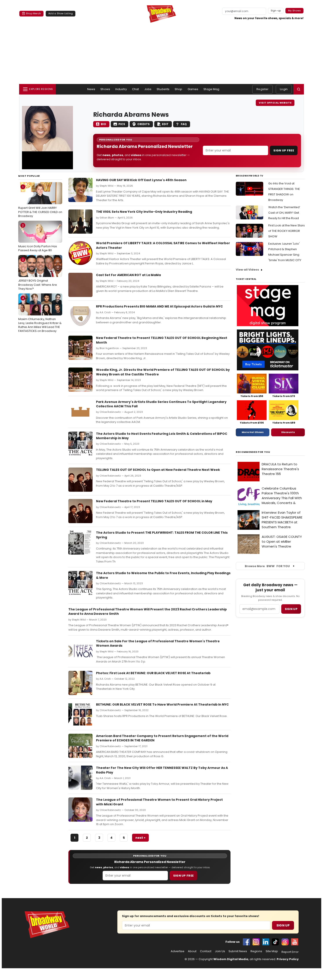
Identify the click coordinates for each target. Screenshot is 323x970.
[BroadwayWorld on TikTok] (275, 942)
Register (262, 89)
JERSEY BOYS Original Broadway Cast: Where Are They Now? (37, 274)
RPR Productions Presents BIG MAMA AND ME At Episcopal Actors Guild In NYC (159, 306)
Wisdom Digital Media (230, 959)
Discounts (288, 432)
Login (284, 89)
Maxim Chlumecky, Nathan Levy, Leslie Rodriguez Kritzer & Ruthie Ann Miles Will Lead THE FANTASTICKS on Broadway (40, 314)
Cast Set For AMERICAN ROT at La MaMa (128, 275)
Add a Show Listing (60, 13)
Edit (165, 124)
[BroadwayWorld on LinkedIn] (266, 942)
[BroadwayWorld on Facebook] (246, 942)
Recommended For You (253, 452)
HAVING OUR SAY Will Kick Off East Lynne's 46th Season (141, 180)
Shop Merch (33, 13)
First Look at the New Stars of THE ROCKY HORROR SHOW (286, 230)
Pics (121, 124)
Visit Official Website (275, 102)
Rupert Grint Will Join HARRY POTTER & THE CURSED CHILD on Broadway (40, 201)
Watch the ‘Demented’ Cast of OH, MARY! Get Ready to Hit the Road (284, 212)
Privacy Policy (288, 959)
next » (140, 837)
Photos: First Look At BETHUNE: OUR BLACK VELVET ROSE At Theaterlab (153, 673)
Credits (143, 124)
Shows (105, 89)
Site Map (272, 951)
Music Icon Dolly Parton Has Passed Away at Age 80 (37, 237)
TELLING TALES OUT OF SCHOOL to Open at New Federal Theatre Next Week (158, 470)
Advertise (177, 951)
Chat (135, 89)
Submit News (238, 951)
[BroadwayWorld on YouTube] (295, 942)
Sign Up (283, 925)
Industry (121, 89)
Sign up (291, 609)
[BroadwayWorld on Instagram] (256, 942)
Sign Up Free (283, 150)
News (91, 89)
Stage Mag (211, 89)
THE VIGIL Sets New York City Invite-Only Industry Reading (144, 211)
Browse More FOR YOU (267, 566)
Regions (256, 951)
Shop (178, 89)
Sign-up (276, 10)
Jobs (148, 89)
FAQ (184, 124)
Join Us (220, 951)
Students (163, 89)
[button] (298, 89)
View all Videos (247, 270)
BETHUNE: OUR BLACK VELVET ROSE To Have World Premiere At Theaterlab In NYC (162, 704)
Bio (103, 124)
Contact (205, 951)
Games (193, 89)
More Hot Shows (253, 432)
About (192, 951)
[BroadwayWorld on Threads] (285, 942)
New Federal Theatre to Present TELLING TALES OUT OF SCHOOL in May (154, 501)
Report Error (290, 952)
